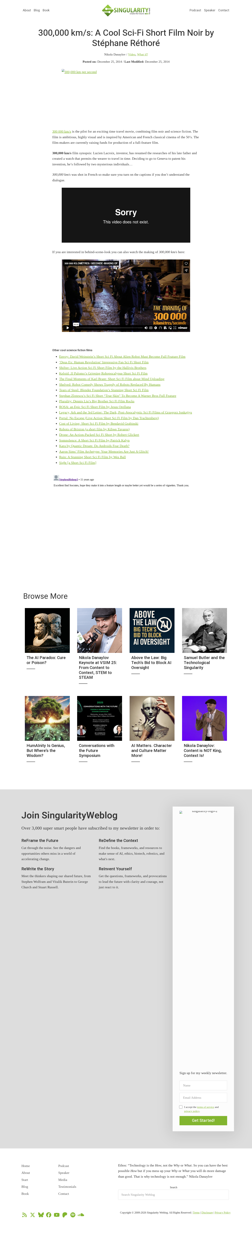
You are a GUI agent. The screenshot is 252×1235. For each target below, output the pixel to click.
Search (173, 1187)
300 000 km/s (61, 131)
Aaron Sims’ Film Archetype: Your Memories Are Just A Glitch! (104, 451)
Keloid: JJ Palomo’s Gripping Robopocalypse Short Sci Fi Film (103, 373)
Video (131, 54)
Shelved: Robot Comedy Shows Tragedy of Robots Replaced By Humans (109, 384)
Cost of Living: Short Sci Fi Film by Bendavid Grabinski (98, 423)
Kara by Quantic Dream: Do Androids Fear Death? (94, 446)
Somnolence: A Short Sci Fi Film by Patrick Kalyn (94, 440)
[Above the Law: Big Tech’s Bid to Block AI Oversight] (152, 648)
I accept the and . (201, 1109)
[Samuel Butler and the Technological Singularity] (204, 648)
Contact (223, 10)
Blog (37, 10)
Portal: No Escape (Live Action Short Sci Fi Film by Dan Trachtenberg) (109, 418)
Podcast (195, 10)
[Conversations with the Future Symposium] (99, 731)
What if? (142, 54)
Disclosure (207, 1212)
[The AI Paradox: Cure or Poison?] (47, 648)
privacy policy (191, 1111)
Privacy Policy (223, 1212)
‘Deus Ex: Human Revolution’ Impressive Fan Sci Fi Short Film (104, 362)
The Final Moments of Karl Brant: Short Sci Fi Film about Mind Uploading (111, 379)
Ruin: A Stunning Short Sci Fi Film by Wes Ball (92, 457)
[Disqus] (126, 516)
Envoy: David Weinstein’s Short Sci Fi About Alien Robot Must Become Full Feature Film (122, 356)
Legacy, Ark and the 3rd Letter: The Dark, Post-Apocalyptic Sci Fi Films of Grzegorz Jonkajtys (125, 412)
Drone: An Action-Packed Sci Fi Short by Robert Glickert (99, 435)
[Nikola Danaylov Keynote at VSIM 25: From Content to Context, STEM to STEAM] (99, 648)
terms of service (205, 1107)
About (27, 10)
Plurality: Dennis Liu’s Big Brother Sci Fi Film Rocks (96, 401)
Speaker (209, 10)
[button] (203, 1120)
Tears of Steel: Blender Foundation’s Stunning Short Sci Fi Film (104, 390)
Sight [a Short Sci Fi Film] (77, 462)
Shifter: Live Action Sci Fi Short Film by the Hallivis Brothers (102, 368)
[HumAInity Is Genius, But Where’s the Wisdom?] (47, 731)
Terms (196, 1212)
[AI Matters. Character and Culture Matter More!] (152, 731)
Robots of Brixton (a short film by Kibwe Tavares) (94, 429)
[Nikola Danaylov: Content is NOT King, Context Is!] (204, 731)
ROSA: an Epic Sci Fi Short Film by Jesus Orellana (95, 407)
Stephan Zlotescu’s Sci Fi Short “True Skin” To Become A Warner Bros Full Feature (117, 396)
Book (46, 10)
